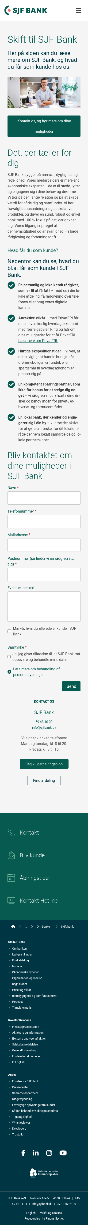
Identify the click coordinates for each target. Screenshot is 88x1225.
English (31, 1213)
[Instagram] (49, 1153)
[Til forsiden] (26, 15)
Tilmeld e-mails (21, 1007)
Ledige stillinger (22, 954)
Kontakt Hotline (38, 900)
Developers (19, 1128)
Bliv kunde (32, 855)
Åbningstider (35, 878)
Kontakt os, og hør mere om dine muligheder (44, 126)
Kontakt (29, 832)
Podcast (17, 1001)
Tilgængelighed (22, 1116)
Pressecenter (20, 1087)
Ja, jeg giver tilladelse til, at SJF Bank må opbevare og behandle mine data (46, 656)
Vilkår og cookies (51, 1213)
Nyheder (17, 966)
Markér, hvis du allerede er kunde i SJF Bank (44, 631)
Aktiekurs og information (28, 1032)
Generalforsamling (24, 1050)
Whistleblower (21, 1122)
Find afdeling (44, 780)
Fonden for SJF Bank (25, 1081)
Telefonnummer (22, 511)
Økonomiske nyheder (25, 972)
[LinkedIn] (36, 1153)
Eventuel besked (21, 587)
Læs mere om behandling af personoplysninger (36, 671)
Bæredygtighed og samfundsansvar (34, 996)
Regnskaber (19, 984)
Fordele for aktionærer (26, 1056)
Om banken (19, 948)
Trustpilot (18, 1134)
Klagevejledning (22, 1099)
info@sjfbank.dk (44, 727)
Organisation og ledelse (27, 978)
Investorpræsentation (25, 1026)
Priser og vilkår (21, 990)
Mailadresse (19, 534)
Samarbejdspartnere (25, 1093)
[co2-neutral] (44, 1170)
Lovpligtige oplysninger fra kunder (33, 1105)
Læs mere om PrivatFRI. (38, 340)
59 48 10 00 (44, 722)
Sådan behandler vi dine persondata (35, 1111)
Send (71, 686)
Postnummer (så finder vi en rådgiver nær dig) (42, 561)
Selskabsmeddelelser (25, 1044)
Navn (13, 487)
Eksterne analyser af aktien (29, 1038)
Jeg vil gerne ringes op (44, 764)
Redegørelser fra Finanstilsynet (44, 1218)
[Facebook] (23, 1153)
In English (18, 1062)
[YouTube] (63, 1153)
